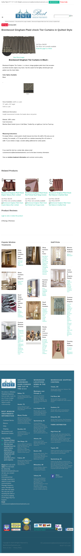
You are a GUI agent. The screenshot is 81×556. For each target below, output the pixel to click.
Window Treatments (9, 21)
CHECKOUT (54, 2)
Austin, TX (21, 404)
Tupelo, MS (54, 448)
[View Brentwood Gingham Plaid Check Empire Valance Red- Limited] (13, 204)
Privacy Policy (17, 547)
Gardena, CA (55, 407)
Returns (5, 423)
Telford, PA (37, 475)
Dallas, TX (21, 393)
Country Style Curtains (70, 343)
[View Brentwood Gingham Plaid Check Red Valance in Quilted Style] (61, 204)
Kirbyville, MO (55, 417)
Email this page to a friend (44, 48)
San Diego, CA (22, 441)
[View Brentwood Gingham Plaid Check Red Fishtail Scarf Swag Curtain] (37, 204)
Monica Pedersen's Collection (70, 249)
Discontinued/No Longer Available (23, 21)
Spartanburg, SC (56, 459)
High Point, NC (56, 431)
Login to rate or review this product (12, 216)
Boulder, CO (22, 429)
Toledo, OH (54, 387)
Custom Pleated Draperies (70, 299)
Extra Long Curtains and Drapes (21, 254)
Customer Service (8, 420)
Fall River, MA (55, 396)
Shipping (5, 429)
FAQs (4, 426)
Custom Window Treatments (21, 324)
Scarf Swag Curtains (45, 304)
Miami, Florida (22, 415)
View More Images (18, 57)
